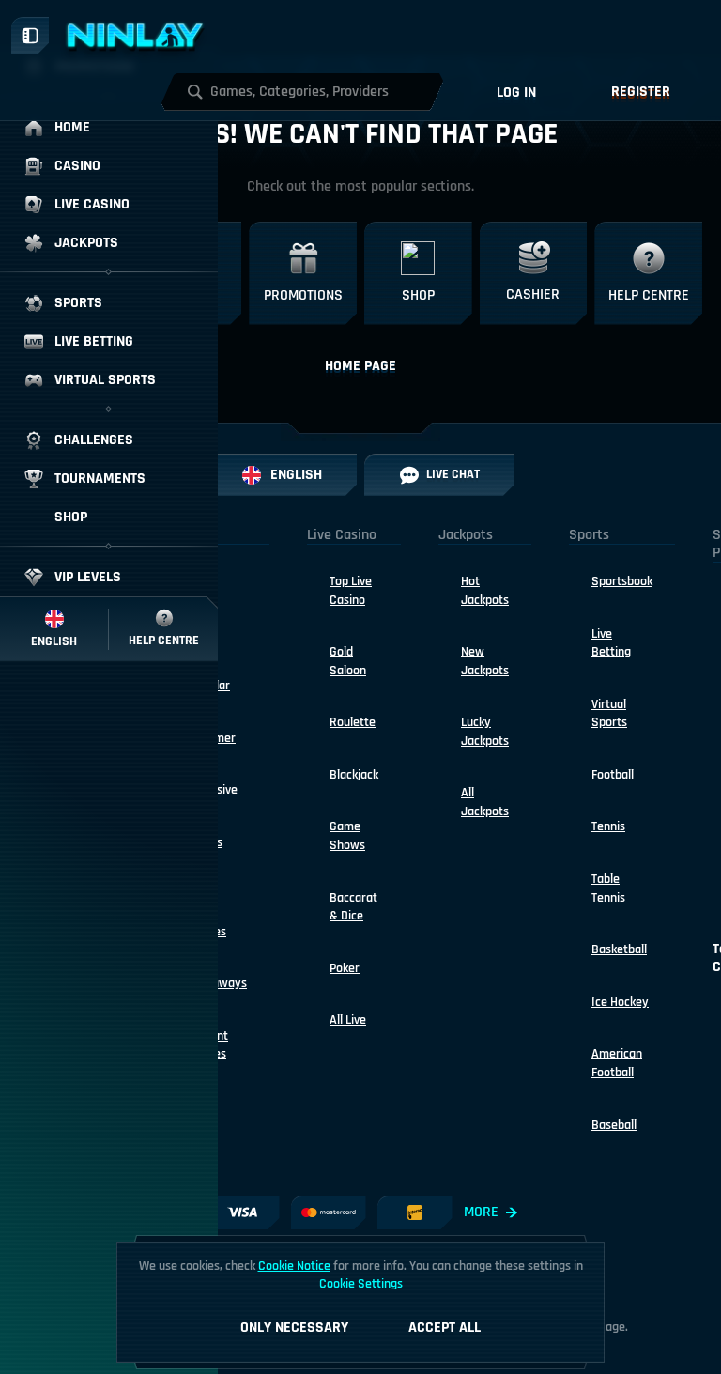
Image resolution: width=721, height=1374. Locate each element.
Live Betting (611, 643)
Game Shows (347, 836)
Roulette (353, 722)
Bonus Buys (206, 852)
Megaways (218, 983)
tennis (608, 826)
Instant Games (209, 1045)
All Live (348, 1019)
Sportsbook (621, 581)
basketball (619, 949)
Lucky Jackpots (485, 731)
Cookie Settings (361, 1283)
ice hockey (620, 1002)
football (612, 774)
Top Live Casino (351, 591)
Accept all (444, 1327)
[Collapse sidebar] (30, 35)
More (481, 1212)
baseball (614, 1125)
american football (616, 1063)
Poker (345, 968)
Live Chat (453, 474)
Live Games (208, 922)
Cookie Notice (294, 1266)
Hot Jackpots (485, 591)
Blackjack (354, 774)
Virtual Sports (609, 714)
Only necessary (294, 1327)
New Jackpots (485, 661)
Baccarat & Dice (353, 907)
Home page (360, 366)
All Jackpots (485, 802)
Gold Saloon (348, 661)
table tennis (608, 888)
